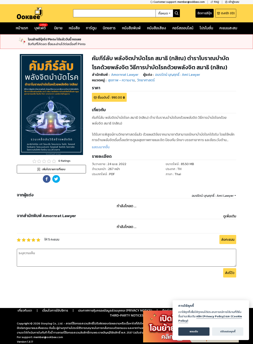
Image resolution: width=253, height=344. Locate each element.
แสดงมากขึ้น (101, 147)
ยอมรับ (194, 331)
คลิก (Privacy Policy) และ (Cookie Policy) (210, 318)
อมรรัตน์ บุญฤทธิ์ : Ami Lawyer (213, 195)
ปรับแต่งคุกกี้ (227, 331)
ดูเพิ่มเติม (229, 216)
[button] (47, 179)
